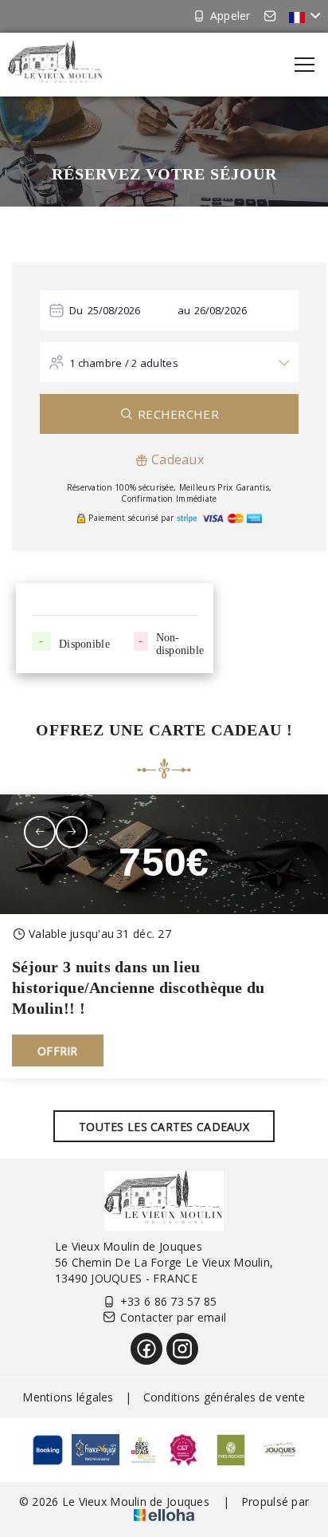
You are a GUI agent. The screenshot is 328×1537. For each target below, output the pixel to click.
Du (76, 310)
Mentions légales (67, 1397)
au (184, 310)
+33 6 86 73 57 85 (168, 1301)
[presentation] (40, 832)
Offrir (57, 1050)
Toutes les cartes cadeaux (164, 1126)
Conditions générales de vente (224, 1397)
